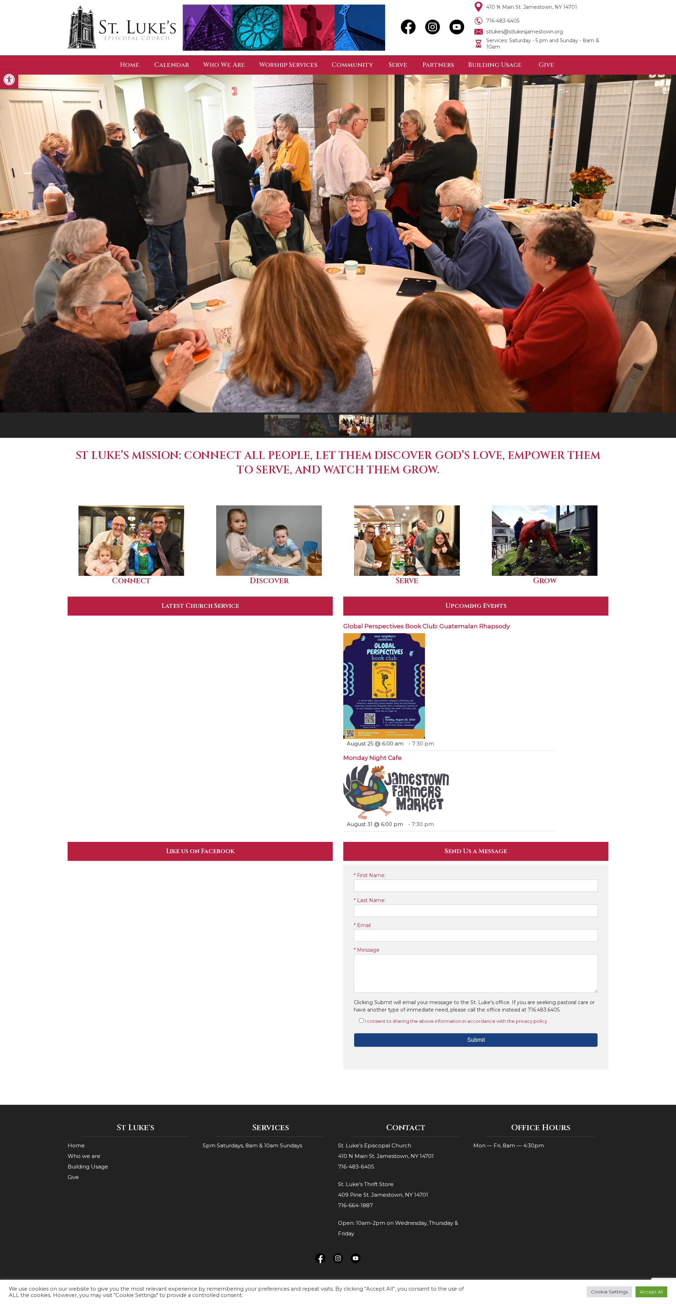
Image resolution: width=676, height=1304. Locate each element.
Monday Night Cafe (372, 757)
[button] (9, 79)
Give (546, 65)
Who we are (84, 1156)
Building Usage (495, 65)
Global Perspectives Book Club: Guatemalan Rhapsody (426, 626)
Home (129, 65)
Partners (438, 65)
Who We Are (224, 65)
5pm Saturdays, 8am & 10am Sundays (252, 1145)
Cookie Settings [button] (609, 1291)
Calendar (171, 65)
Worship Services (288, 65)
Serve (398, 65)
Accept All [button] (651, 1291)
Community (352, 65)
